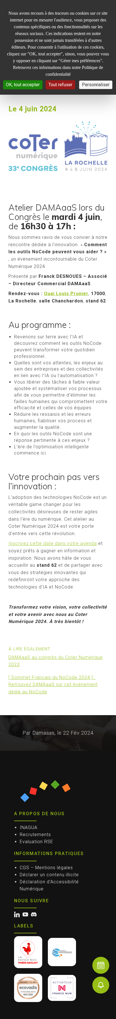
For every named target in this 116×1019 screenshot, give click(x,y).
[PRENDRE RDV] (100, 965)
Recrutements (35, 834)
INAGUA (28, 827)
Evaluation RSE (36, 841)
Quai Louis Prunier (66, 293)
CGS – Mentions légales (46, 867)
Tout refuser (60, 84)
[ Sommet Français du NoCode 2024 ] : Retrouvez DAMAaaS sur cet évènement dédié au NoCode (53, 685)
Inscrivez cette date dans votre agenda (52, 543)
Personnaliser (96, 84)
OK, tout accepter (23, 84)
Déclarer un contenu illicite (49, 874)
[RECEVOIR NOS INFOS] (100, 985)
